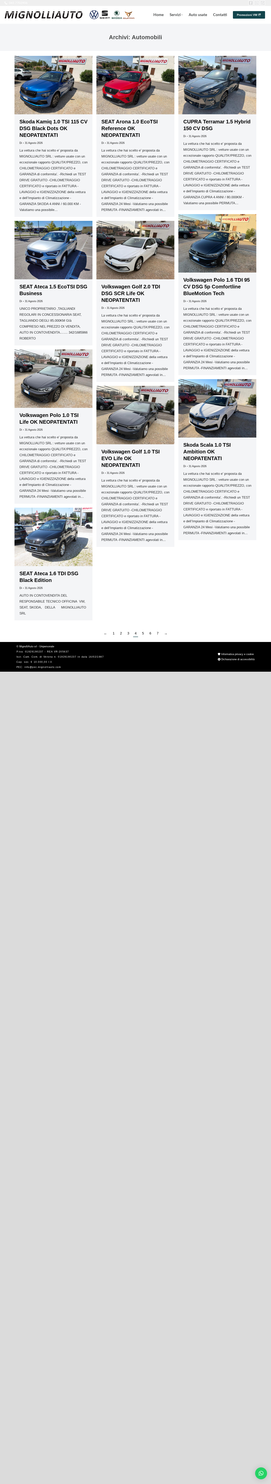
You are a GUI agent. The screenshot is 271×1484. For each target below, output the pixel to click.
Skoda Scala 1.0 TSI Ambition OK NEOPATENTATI (207, 451)
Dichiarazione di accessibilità (237, 659)
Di (20, 142)
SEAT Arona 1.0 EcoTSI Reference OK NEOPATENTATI (129, 128)
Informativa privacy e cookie (237, 654)
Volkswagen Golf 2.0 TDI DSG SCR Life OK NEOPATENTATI (130, 293)
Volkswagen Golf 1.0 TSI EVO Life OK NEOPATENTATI (130, 458)
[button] (261, 1473)
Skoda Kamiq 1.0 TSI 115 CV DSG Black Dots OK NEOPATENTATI (53, 128)
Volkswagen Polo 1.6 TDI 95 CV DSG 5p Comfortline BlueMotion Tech (216, 286)
